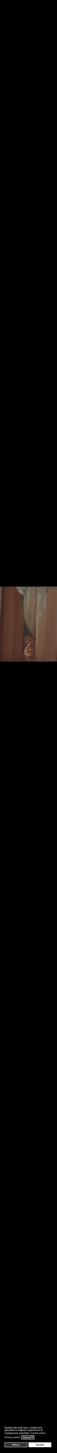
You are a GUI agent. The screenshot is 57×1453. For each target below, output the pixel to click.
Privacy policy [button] (12, 1437)
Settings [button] (28, 1437)
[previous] (5, 721)
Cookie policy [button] (38, 1433)
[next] (51, 721)
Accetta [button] (40, 1444)
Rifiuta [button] (15, 1444)
